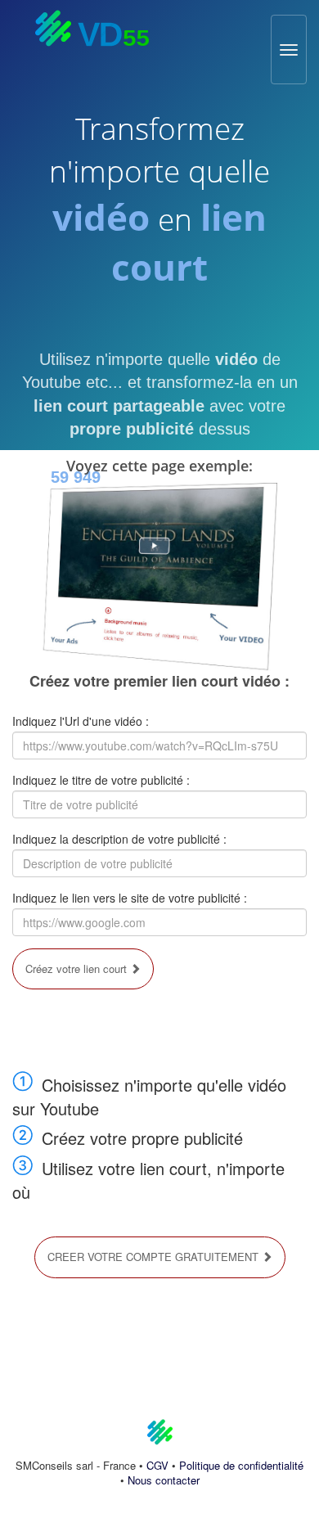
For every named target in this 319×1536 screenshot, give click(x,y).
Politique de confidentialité (241, 1465)
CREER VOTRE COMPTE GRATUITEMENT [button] (154, 1256)
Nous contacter (164, 1480)
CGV (157, 1465)
